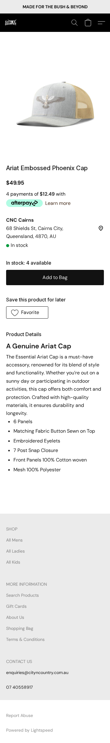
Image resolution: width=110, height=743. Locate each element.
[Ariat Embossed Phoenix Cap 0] (55, 105)
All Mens (14, 540)
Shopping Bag (19, 628)
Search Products (22, 595)
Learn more (58, 203)
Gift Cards (16, 606)
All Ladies (15, 551)
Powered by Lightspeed (29, 730)
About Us (15, 617)
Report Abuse (19, 715)
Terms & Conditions (25, 639)
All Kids (13, 562)
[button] (11, 22)
